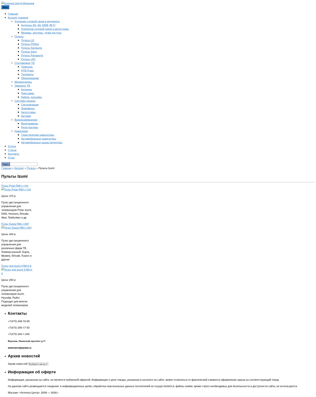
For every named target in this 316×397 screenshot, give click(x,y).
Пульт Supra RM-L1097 (15, 224)
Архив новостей (17, 364)
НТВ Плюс (27, 70)
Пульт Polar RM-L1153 (14, 186)
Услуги (12, 146)
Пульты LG (27, 40)
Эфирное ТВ (22, 86)
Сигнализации (30, 104)
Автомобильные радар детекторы (41, 142)
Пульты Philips (30, 44)
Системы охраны (25, 101)
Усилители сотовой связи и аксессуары (45, 29)
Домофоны (28, 108)
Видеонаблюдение (25, 120)
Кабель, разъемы (31, 97)
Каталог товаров (18, 17)
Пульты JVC (28, 59)
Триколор (27, 67)
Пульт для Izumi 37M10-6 (16, 266)
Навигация (21, 131)
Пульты (19, 36)
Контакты (13, 154)
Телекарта (27, 74)
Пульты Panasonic (32, 55)
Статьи (12, 150)
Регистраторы (29, 127)
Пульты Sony (29, 51)
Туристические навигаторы (37, 135)
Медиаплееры (23, 82)
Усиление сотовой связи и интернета (37, 21)
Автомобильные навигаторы (38, 139)
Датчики (26, 116)
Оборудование (30, 78)
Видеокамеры (29, 123)
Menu (5, 7)
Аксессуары (28, 112)
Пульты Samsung (31, 48)
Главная (13, 14)
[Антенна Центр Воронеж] (17, 3)
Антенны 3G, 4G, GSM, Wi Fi (38, 25)
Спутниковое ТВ (24, 63)
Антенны (26, 89)
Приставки (27, 93)
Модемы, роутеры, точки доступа (41, 33)
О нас (11, 157)
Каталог (19, 168)
